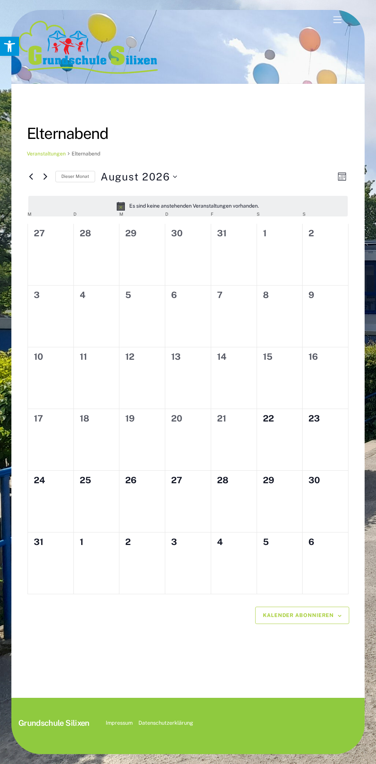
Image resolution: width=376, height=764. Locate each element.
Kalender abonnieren (298, 615)
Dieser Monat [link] (75, 176)
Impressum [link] (119, 723)
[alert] (188, 206)
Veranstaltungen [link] (46, 154)
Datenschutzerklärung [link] (165, 723)
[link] (9, 46)
